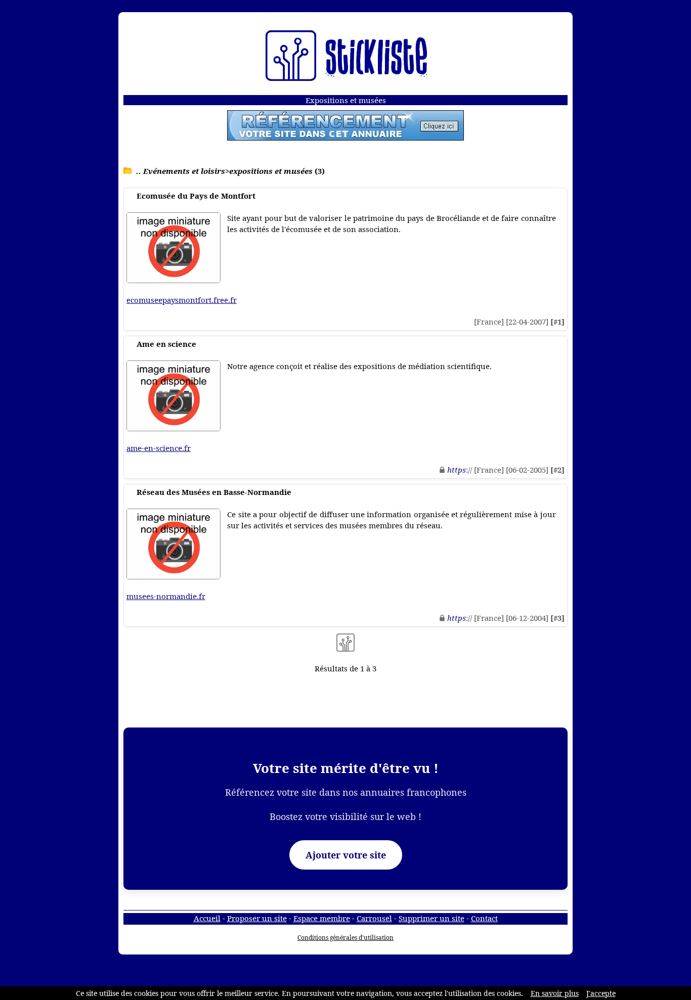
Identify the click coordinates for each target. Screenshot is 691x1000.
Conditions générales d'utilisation (345, 937)
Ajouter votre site (346, 855)
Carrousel (374, 918)
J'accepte (601, 993)
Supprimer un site (431, 918)
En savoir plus (555, 993)
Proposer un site (257, 918)
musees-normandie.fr (165, 596)
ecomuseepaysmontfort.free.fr (181, 300)
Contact (484, 918)
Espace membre (321, 918)
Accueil (207, 918)
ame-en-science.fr (158, 448)
